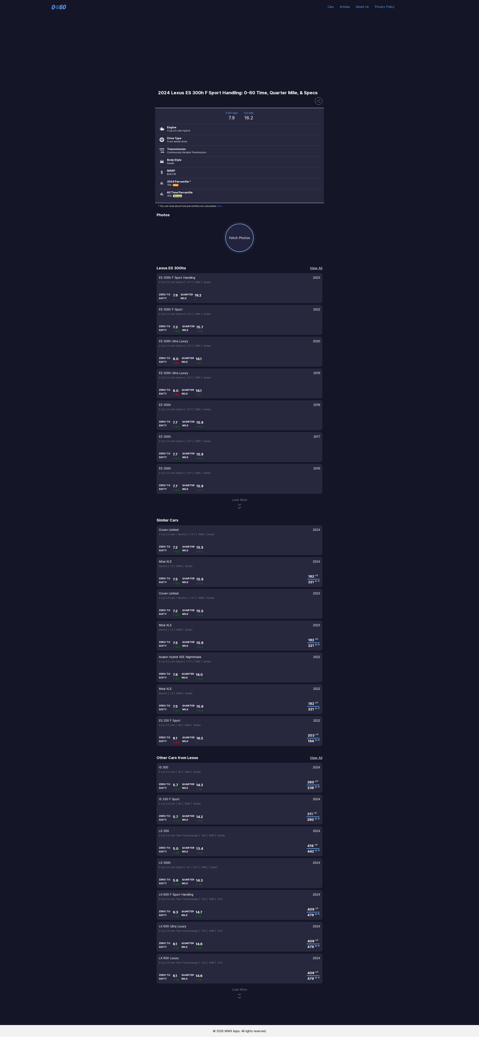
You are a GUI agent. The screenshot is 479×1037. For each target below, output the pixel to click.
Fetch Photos (239, 238)
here (219, 206)
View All (316, 268)
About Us (362, 7)
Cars (331, 7)
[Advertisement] (239, 51)
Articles (345, 7)
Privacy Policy (384, 7)
